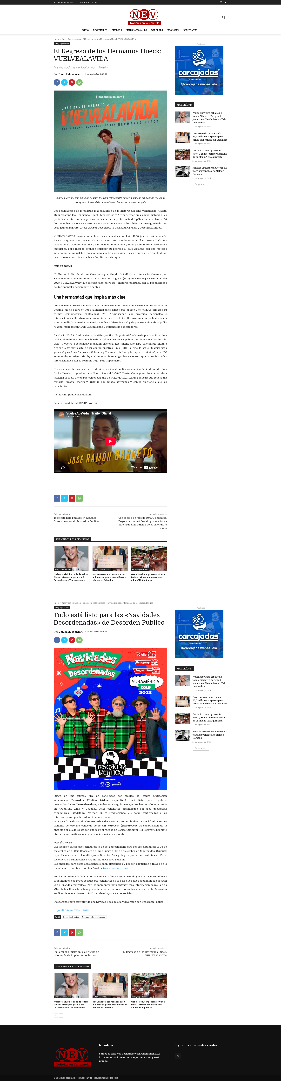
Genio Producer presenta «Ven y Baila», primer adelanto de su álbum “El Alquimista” (148, 577)
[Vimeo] (225, 2)
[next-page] (61, 588)
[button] (223, 17)
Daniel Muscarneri (71, 74)
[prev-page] (56, 588)
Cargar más (199, 184)
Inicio (57, 39)
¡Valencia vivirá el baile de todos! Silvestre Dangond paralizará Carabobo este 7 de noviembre (71, 577)
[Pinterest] (72, 82)
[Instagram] (221, 2)
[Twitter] (64, 82)
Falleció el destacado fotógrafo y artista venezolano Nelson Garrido (210, 170)
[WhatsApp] (79, 82)
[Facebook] (57, 82)
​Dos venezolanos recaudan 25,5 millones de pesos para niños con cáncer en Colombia (110, 577)
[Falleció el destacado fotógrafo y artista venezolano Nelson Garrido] (182, 171)
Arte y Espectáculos (71, 39)
